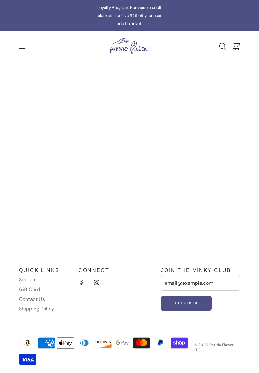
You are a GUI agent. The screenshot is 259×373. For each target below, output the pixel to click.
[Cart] (236, 46)
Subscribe (186, 303)
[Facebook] (81, 283)
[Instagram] (97, 283)
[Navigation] (22, 46)
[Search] (222, 46)
